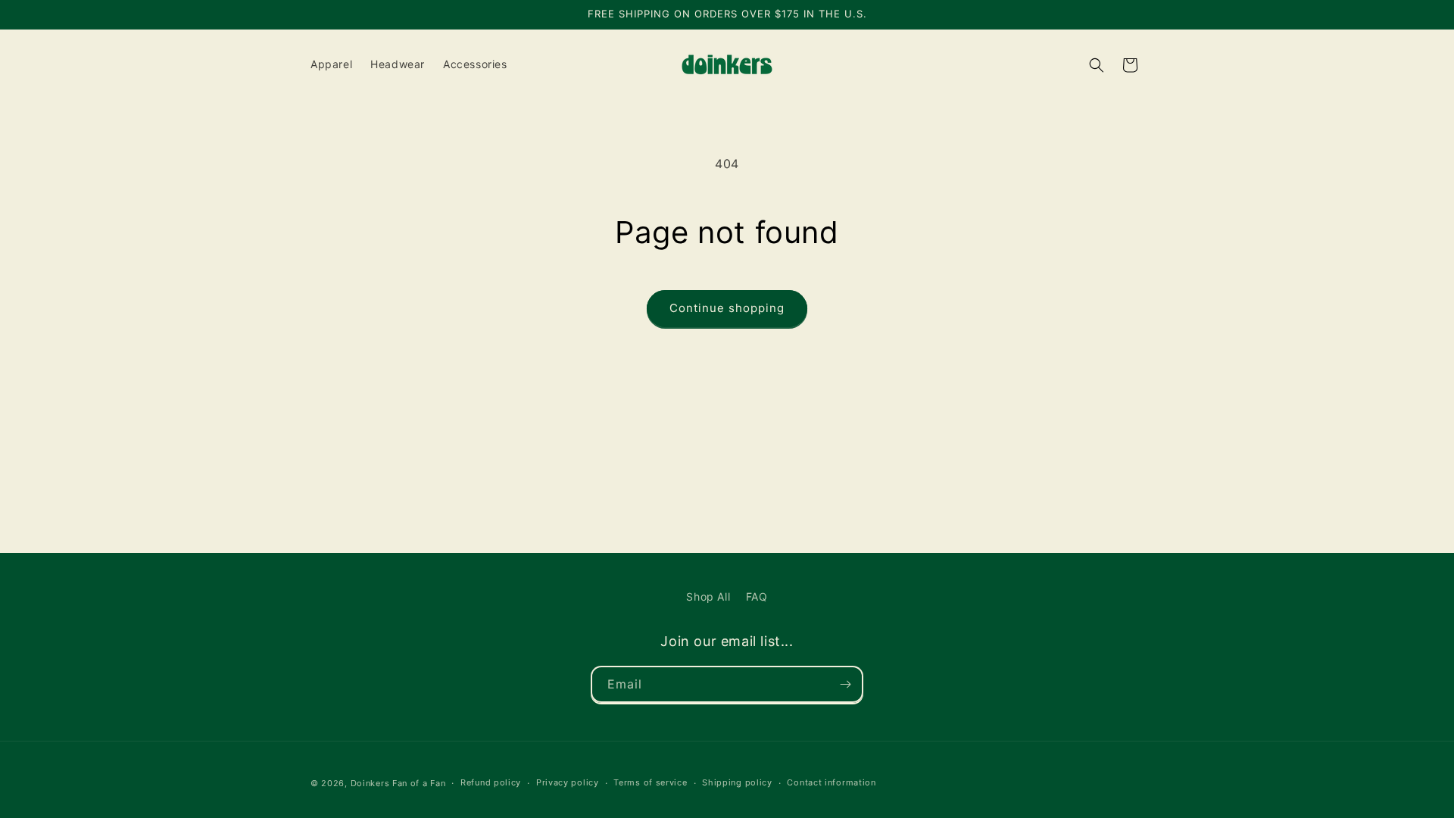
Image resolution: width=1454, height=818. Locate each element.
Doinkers (370, 783)
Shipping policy (737, 782)
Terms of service (650, 782)
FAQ (757, 596)
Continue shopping (727, 308)
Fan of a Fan (418, 783)
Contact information (831, 782)
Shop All (708, 596)
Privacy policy (567, 782)
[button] (1096, 65)
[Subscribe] (845, 684)
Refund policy (490, 782)
